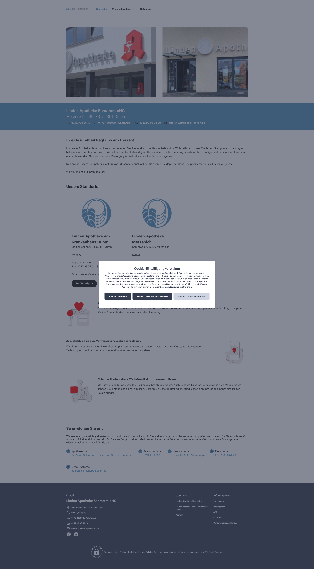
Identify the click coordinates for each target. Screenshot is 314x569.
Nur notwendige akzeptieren (152, 296)
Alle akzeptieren (118, 296)
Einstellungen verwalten (192, 296)
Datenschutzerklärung (170, 287)
